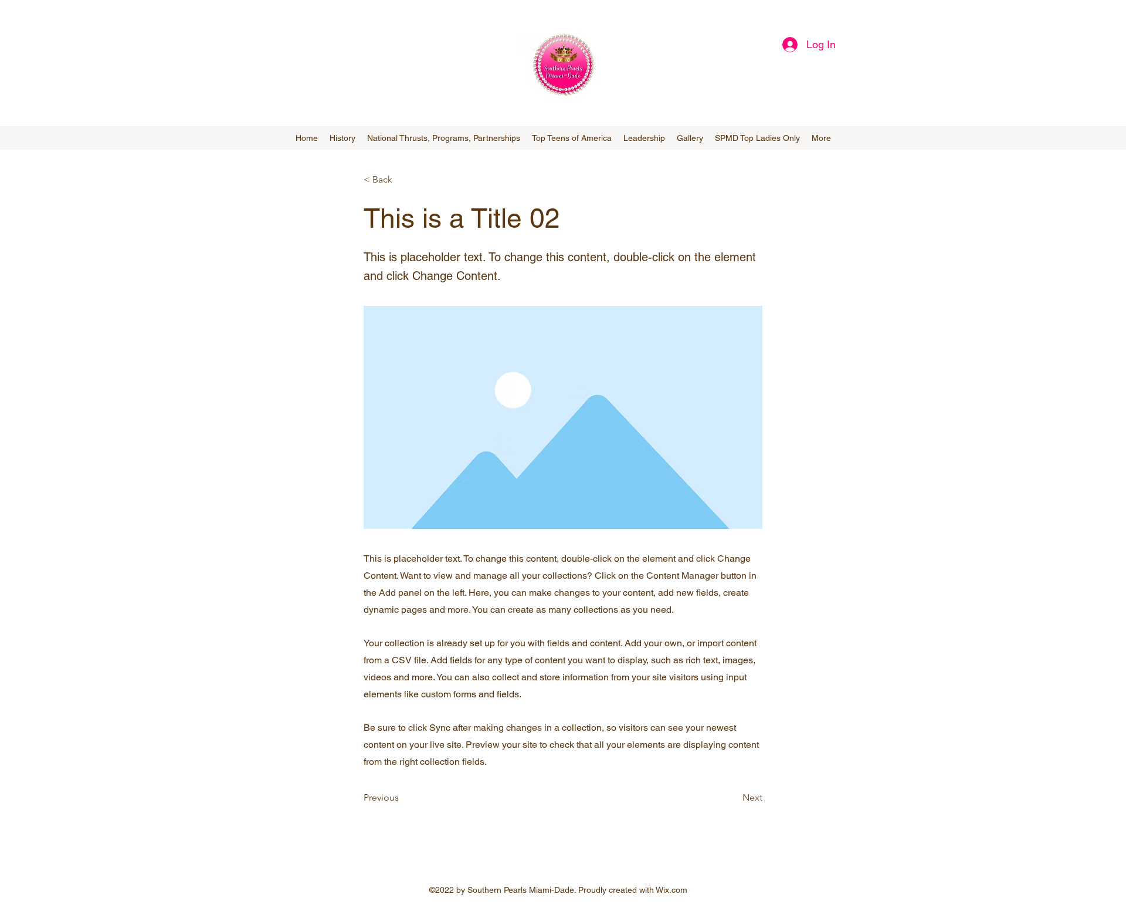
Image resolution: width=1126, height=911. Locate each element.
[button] (402, 179)
